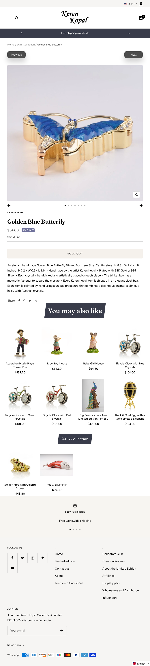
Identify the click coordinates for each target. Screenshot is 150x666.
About (59, 575)
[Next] (141, 205)
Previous (16, 54)
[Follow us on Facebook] (12, 558)
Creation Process (113, 561)
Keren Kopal (16, 212)
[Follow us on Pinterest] (43, 558)
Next (134, 54)
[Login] (141, 3)
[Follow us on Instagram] (32, 558)
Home (10, 44)
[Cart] (141, 18)
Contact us (62, 568)
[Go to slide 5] (78, 205)
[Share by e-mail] (36, 301)
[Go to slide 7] (84, 205)
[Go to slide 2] (68, 205)
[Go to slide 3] (71, 205)
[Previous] (8, 205)
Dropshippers (110, 583)
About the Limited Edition (119, 568)
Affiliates (108, 575)
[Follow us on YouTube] (12, 568)
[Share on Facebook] (19, 300)
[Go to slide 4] (75, 205)
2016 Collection (26, 44)
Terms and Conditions (69, 583)
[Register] (61, 630)
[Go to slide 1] (65, 205)
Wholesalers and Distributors (120, 590)
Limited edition (65, 561)
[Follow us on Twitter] (22, 558)
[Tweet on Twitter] (29, 300)
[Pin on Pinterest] (24, 300)
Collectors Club (112, 554)
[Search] (16, 18)
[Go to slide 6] (81, 205)
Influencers (109, 597)
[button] (141, 663)
